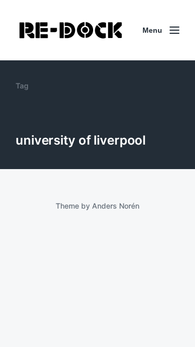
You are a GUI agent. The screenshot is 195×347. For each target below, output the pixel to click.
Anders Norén (115, 205)
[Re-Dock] (71, 30)
